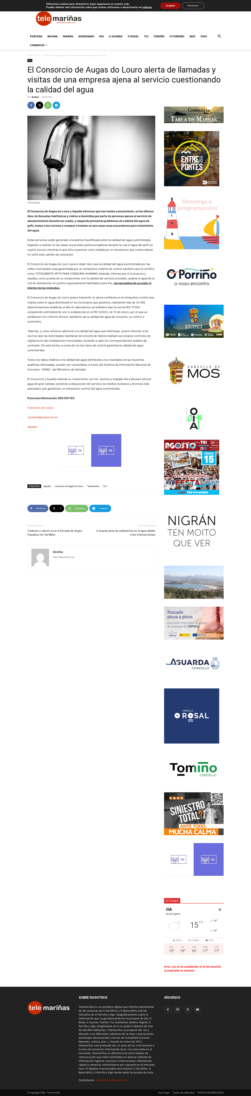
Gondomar (86, 36)
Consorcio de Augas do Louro (69, 486)
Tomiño (159, 36)
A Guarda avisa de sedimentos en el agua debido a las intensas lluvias (125, 532)
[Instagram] (177, 1009)
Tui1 (105, 486)
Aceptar (170, 5)
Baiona (52, 36)
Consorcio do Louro (40, 407)
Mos (192, 36)
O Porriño (177, 36)
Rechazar (193, 5)
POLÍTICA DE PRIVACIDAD (211, 1092)
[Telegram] (56, 105)
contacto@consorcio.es (42, 417)
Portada (36, 36)
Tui (146, 36)
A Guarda (116, 36)
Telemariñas (93, 486)
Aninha (35, 97)
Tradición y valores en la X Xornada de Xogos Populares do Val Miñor (54, 532)
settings (147, 7)
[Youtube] (197, 1009)
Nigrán (68, 36)
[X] (39, 105)
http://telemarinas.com (64, 557)
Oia (101, 36)
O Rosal (133, 36)
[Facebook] (31, 105)
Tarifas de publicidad (183, 1092)
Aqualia (32, 427)
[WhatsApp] (48, 105)
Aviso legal (163, 1092)
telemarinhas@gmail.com (111, 1080)
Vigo (203, 36)
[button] (219, 36)
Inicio (30, 55)
